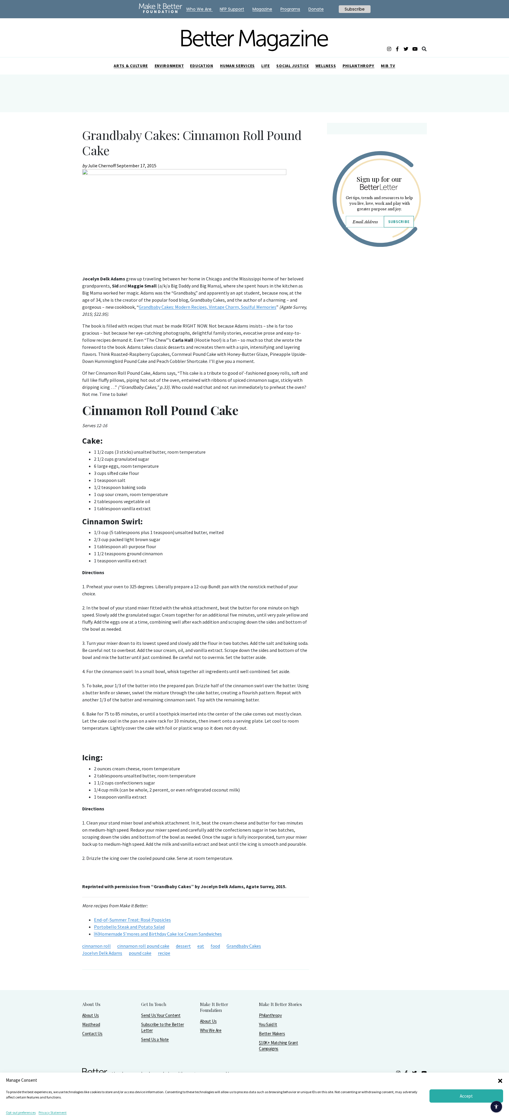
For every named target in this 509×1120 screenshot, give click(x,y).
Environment (169, 65)
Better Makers (272, 1033)
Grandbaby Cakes (244, 946)
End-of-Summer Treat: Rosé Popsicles (132, 920)
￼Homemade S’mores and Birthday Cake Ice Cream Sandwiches (158, 934)
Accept (466, 1096)
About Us (90, 1015)
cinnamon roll (96, 946)
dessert (183, 946)
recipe (164, 953)
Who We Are (211, 1030)
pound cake (140, 953)
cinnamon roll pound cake (143, 946)
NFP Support (232, 9)
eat (200, 946)
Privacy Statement (53, 1112)
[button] (500, 1080)
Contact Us (92, 1033)
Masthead (91, 1024)
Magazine (262, 9)
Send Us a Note (155, 1039)
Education (201, 65)
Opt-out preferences (21, 1112)
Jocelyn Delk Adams (102, 953)
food (215, 946)
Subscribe (398, 221)
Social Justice (292, 65)
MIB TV (388, 65)
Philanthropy (358, 65)
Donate (316, 9)
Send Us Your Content (161, 1015)
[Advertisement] (377, 303)
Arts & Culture (131, 65)
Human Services (237, 65)
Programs (290, 9)
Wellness (325, 65)
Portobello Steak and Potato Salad (129, 927)
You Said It (268, 1024)
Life (265, 65)
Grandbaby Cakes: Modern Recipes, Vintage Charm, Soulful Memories (207, 307)
